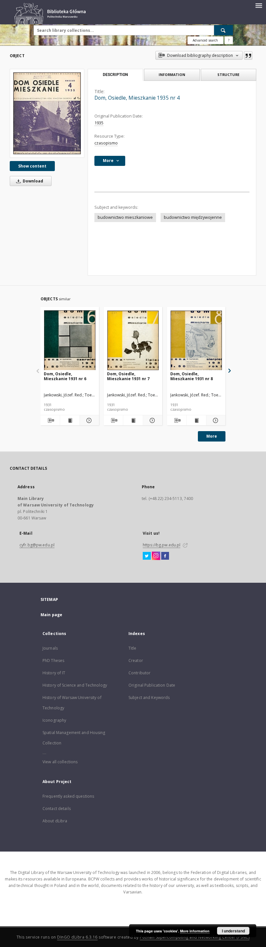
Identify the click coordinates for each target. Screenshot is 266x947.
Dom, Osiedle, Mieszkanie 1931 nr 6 (65, 376)
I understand (233, 931)
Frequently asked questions (68, 796)
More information (195, 930)
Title (132, 648)
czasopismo (106, 143)
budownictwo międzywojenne (193, 217)
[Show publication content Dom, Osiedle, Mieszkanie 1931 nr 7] (132, 420)
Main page (51, 614)
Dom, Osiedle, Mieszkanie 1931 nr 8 (191, 376)
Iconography (54, 720)
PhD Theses (53, 660)
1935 (98, 123)
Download (32, 181)
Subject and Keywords (149, 697)
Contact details (56, 808)
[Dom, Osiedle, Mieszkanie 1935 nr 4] (47, 113)
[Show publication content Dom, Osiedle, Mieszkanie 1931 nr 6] (69, 420)
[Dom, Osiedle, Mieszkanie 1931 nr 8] (196, 340)
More (211, 436)
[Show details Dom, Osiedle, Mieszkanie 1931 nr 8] (214, 420)
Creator (135, 660)
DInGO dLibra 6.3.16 (77, 937)
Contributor (139, 673)
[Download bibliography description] (50, 420)
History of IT (54, 673)
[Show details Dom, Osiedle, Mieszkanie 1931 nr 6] (88, 420)
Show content (32, 166)
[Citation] (248, 55)
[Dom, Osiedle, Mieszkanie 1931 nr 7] (133, 340)
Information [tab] (172, 74)
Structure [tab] (228, 74)
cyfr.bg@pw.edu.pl (36, 545)
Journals (50, 648)
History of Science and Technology (74, 685)
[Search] (223, 30)
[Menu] (258, 5)
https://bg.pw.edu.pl (161, 545)
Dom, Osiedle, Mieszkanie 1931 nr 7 (128, 376)
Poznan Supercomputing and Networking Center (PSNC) (194, 937)
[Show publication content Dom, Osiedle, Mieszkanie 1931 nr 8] (196, 420)
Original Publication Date (151, 685)
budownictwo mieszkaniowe (125, 217)
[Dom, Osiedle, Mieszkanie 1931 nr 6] (69, 340)
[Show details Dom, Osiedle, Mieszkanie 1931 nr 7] (151, 420)
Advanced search (205, 40)
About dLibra (54, 821)
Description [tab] (115, 74)
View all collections (60, 762)
